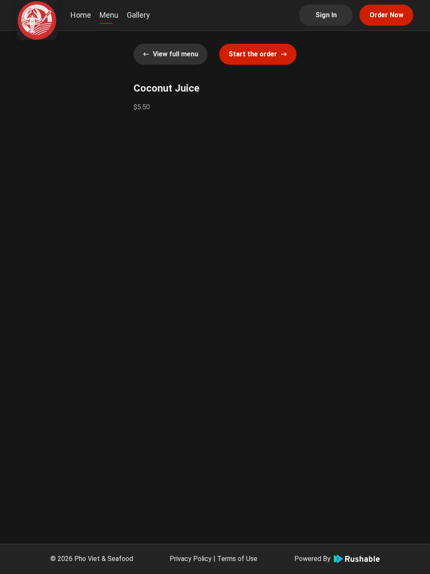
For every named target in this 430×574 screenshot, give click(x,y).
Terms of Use (237, 559)
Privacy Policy (191, 559)
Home (81, 15)
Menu (109, 15)
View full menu (175, 54)
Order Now (387, 15)
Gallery (138, 15)
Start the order (252, 54)
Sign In (326, 15)
